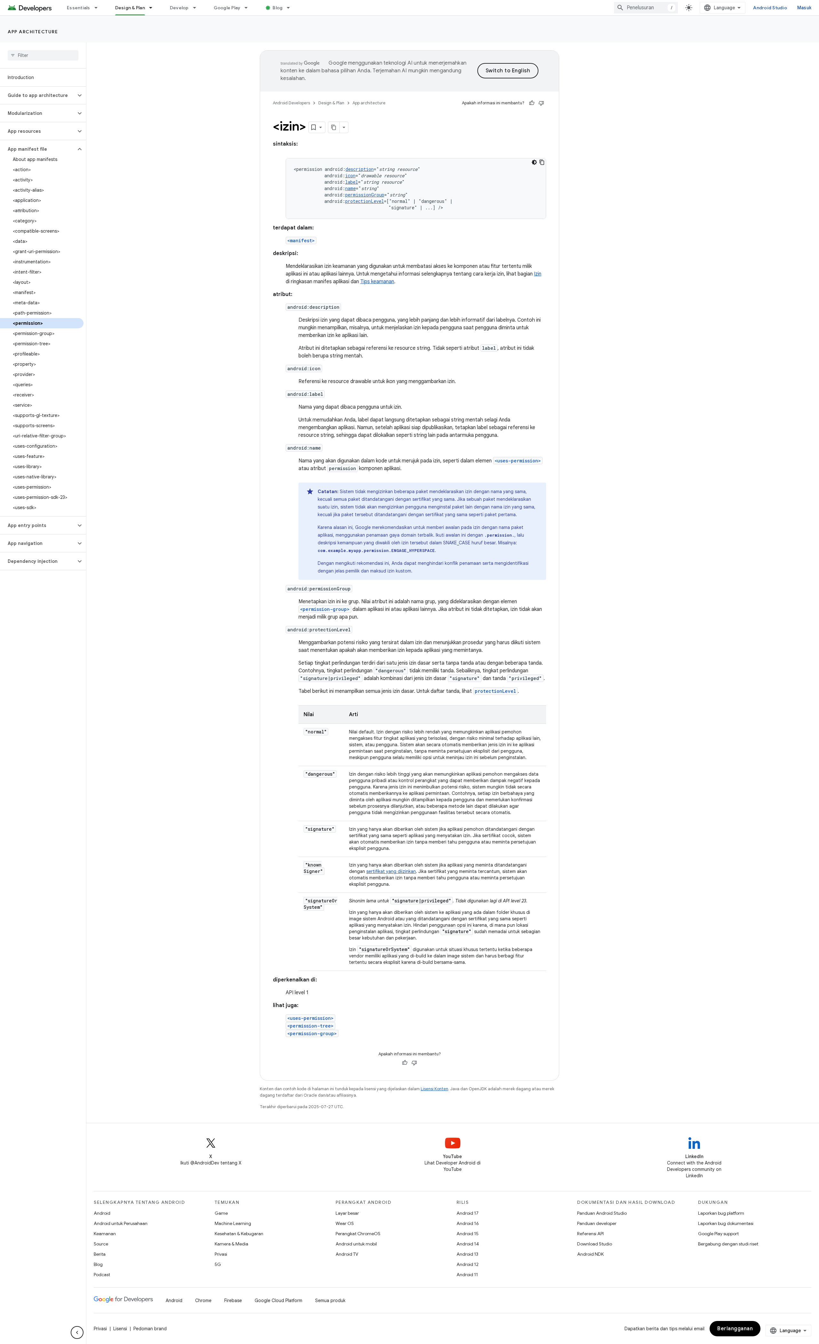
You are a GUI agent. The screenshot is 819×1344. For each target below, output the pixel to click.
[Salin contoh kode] (542, 162)
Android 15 (468, 1233)
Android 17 (468, 1213)
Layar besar (347, 1213)
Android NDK (590, 1254)
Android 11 (467, 1274)
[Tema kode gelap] (534, 162)
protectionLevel (364, 201)
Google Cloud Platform (278, 1300)
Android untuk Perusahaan (120, 1223)
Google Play (227, 8)
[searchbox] (43, 55)
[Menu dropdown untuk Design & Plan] (153, 7)
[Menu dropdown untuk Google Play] (249, 7)
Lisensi (120, 1328)
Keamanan (105, 1233)
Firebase (233, 1300)
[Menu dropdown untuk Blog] (291, 7)
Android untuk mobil (356, 1244)
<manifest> (301, 240)
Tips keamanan (377, 281)
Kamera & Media (231, 1244)
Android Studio (770, 8)
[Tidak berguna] (541, 103)
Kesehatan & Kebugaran (239, 1233)
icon (350, 175)
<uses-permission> (518, 461)
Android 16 (468, 1223)
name (350, 188)
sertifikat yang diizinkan (391, 871)
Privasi (221, 1254)
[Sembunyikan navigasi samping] (77, 1332)
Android (102, 1213)
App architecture (33, 32)
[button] (38, 95)
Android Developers (291, 103)
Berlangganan (735, 1328)
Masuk (804, 8)
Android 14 (468, 1244)
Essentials (78, 8)
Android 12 (468, 1264)
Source (101, 1244)
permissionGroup (364, 195)
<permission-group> (325, 609)
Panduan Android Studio (602, 1213)
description (360, 169)
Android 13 (467, 1254)
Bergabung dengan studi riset (728, 1244)
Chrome (203, 1300)
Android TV (347, 1254)
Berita (100, 1254)
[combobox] (646, 7)
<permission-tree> (310, 1026)
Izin (537, 274)
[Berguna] (532, 103)
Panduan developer (596, 1223)
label (351, 182)
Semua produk (330, 1300)
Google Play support (718, 1233)
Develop (179, 8)
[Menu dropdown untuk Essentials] (98, 7)
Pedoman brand (150, 1328)
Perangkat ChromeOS (358, 1233)
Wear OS (345, 1223)
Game (221, 1213)
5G (218, 1264)
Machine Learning (233, 1223)
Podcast (102, 1274)
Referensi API (590, 1233)
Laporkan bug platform (721, 1213)
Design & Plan (130, 8)
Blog (277, 8)
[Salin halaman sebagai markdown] (334, 127)
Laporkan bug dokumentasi (725, 1223)
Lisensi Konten (434, 1089)
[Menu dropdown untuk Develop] (197, 7)
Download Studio (594, 1244)
